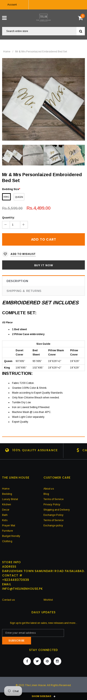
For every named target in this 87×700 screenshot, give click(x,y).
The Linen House (35, 685)
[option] (43, 99)
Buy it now (43, 265)
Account (12, 4)
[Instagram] (57, 661)
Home (6, 51)
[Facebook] (27, 661)
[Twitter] (37, 661)
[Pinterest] (47, 661)
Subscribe (16, 641)
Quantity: (8, 217)
